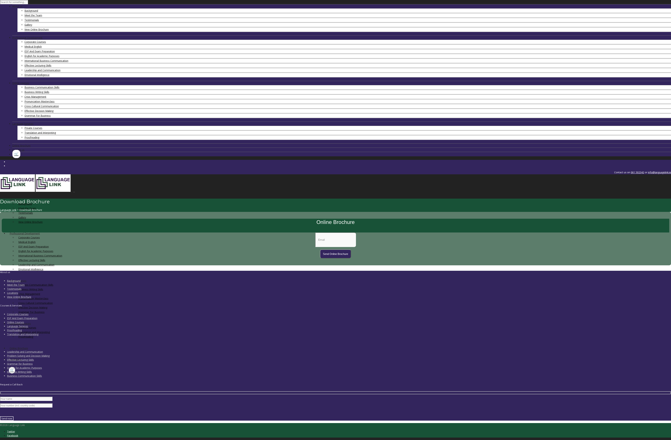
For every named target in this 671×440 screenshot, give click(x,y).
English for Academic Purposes (41, 56)
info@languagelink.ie (659, 172)
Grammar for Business (20, 363)
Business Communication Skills (41, 87)
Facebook (12, 435)
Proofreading (31, 137)
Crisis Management (35, 96)
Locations (12, 292)
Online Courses (15, 322)
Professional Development (25, 233)
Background (31, 10)
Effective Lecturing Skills (37, 65)
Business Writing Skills (36, 92)
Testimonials (31, 20)
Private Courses (33, 128)
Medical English (33, 46)
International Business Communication (46, 60)
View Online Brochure (36, 29)
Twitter (11, 431)
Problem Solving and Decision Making (28, 355)
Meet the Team (33, 15)
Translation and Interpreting (40, 132)
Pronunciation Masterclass (39, 101)
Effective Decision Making (38, 110)
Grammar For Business (37, 115)
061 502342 (637, 172)
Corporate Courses (35, 41)
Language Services (17, 326)
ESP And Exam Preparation (39, 51)
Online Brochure (19, 348)
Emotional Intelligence (36, 75)
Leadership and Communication (42, 70)
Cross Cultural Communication (41, 106)
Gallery (28, 24)
